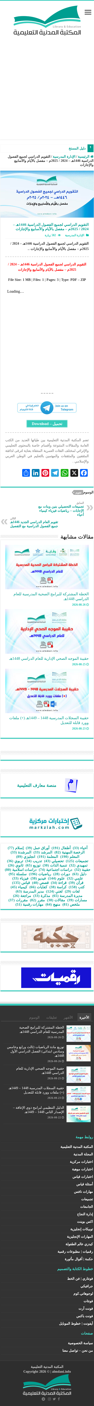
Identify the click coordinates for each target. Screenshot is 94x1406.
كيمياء (19, 887)
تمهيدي (78, 865)
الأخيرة (84, 1017)
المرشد (43, 852)
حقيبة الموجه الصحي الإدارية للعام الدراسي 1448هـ (49, 658)
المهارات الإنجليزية (80, 1236)
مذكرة (41, 896)
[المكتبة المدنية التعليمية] (47, 19)
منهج (53, 904)
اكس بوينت (85, 1221)
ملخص (71, 904)
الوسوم (34, 1017)
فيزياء (20, 878)
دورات (61, 874)
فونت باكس (84, 1316)
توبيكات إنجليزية (81, 1229)
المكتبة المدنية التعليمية (76, 1147)
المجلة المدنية (83, 1154)
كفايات (38, 887)
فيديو (38, 878)
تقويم (78, 492)
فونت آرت (86, 1308)
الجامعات (86, 1206)
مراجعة (22, 896)
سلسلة (18, 874)
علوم (56, 878)
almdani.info (61, 1371)
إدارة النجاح (85, 1214)
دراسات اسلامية (21, 870)
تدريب (33, 861)
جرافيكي (87, 1286)
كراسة (58, 887)
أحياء (80, 848)
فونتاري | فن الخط (80, 1278)
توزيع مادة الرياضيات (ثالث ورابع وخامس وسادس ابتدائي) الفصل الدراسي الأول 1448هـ (35, 1051)
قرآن (76, 883)
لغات (72, 891)
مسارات (77, 900)
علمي (75, 878)
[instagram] (49, 1399)
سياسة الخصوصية (80, 1343)
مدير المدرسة (30, 891)
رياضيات (40, 874)
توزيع (33, 865)
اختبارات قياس (83, 1177)
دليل (79, 874)
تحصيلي (54, 861)
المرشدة (21, 852)
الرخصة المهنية (69, 852)
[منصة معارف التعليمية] (71, 785)
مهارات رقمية (29, 904)
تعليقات (51, 1017)
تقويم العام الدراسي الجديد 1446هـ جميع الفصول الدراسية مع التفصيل (34, 522)
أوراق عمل (37, 848)
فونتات (88, 1301)
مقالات (56, 900)
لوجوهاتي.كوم (83, 1293)
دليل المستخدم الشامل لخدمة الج (62, 148)
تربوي (15, 861)
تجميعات (77, 861)
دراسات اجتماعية (55, 870)
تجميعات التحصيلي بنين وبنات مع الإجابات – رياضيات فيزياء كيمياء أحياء (61, 509)
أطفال (61, 848)
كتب (77, 887)
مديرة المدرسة (67, 896)
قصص (40, 883)
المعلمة (47, 857)
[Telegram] (43, 1399)
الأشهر (68, 1017)
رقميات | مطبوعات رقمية (75, 1251)
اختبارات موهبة (82, 1169)
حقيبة (82, 870)
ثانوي (15, 865)
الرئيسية (84, 156)
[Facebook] (58, 1399)
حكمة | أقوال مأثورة (79, 1259)
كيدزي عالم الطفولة (79, 1244)
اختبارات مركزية (81, 1162)
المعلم (69, 857)
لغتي (54, 891)
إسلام (16, 848)
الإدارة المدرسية (64, 156)
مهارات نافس (83, 1191)
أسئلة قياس (84, 1184)
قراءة (59, 883)
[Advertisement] (47, 85)
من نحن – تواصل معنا (77, 1350)
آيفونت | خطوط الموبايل (76, 1323)
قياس (21, 883)
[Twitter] (54, 1399)
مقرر (37, 900)
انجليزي (25, 857)
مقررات (18, 900)
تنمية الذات (55, 865)
